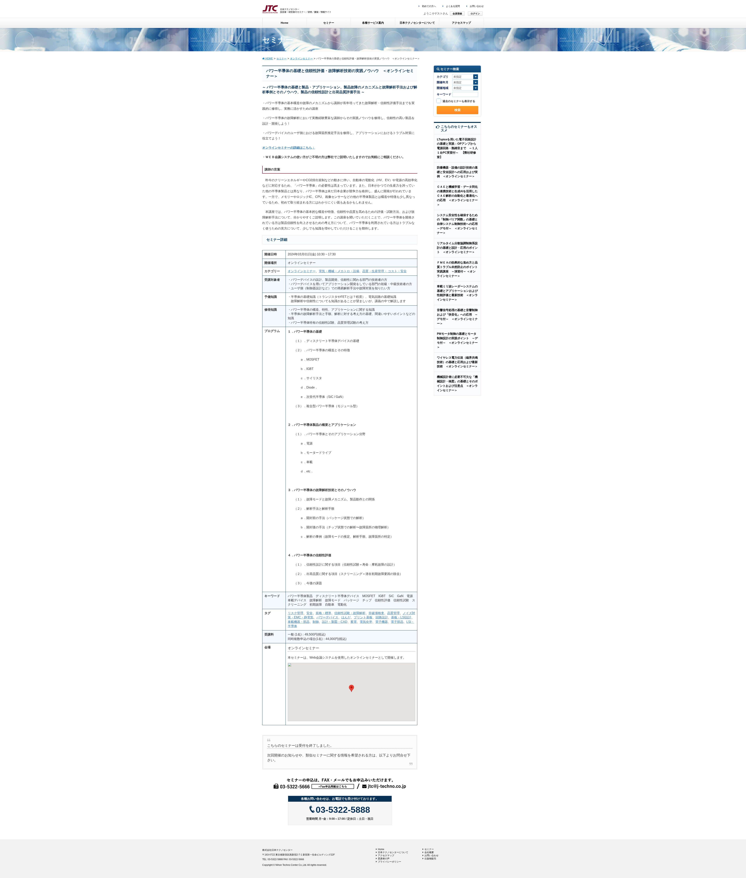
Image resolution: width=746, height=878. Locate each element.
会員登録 (457, 13)
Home (381, 849)
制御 (316, 621)
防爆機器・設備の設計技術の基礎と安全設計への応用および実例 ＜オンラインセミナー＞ (457, 172)
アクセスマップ (386, 855)
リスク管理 (295, 613)
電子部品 (397, 621)
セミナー (429, 849)
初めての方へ (428, 6)
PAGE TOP (726, 848)
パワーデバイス (327, 617)
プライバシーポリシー (389, 861)
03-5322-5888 (343, 810)
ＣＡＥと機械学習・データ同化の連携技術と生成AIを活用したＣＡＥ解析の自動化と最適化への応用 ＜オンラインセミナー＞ (457, 195)
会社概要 (429, 852)
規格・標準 (323, 613)
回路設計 (382, 617)
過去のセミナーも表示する (459, 101)
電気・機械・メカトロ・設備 (339, 271)
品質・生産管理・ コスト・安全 (384, 271)
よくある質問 (452, 6)
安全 (309, 613)
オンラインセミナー (302, 271)
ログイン (475, 13)
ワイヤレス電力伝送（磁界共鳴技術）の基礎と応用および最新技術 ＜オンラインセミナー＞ (457, 362)
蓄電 (353, 621)
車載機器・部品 (298, 621)
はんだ (346, 617)
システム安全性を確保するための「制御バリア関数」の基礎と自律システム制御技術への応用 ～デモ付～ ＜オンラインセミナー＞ (459, 223)
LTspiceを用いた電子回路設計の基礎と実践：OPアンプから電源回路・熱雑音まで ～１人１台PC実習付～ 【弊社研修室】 (457, 148)
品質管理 (393, 613)
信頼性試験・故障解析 (349, 613)
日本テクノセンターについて (393, 852)
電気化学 (366, 621)
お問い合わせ (476, 6)
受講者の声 (384, 858)
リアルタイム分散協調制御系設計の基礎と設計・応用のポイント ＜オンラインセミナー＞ (457, 248)
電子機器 (381, 621)
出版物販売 (430, 858)
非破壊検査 (376, 613)
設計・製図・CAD (334, 621)
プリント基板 (363, 617)
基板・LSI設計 (401, 617)
